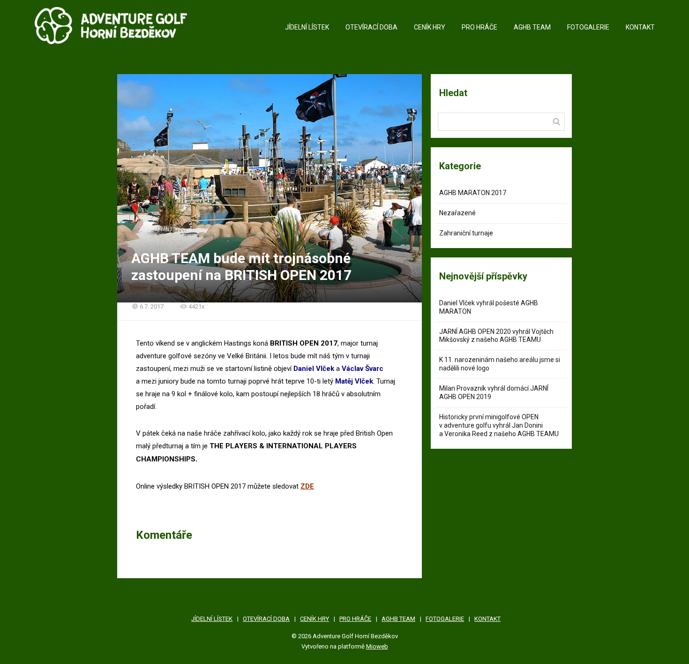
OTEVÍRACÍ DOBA (371, 27)
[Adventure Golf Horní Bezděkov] (111, 27)
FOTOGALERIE (588, 27)
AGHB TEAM (532, 27)
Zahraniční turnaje (466, 233)
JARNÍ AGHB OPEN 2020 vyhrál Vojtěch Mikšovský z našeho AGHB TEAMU (496, 336)
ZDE (307, 486)
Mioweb (377, 646)
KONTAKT (640, 27)
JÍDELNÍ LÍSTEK (307, 27)
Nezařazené (457, 213)
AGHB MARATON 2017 (472, 192)
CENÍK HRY (429, 27)
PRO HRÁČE (479, 27)
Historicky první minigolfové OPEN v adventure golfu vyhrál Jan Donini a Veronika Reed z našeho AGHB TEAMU (499, 425)
